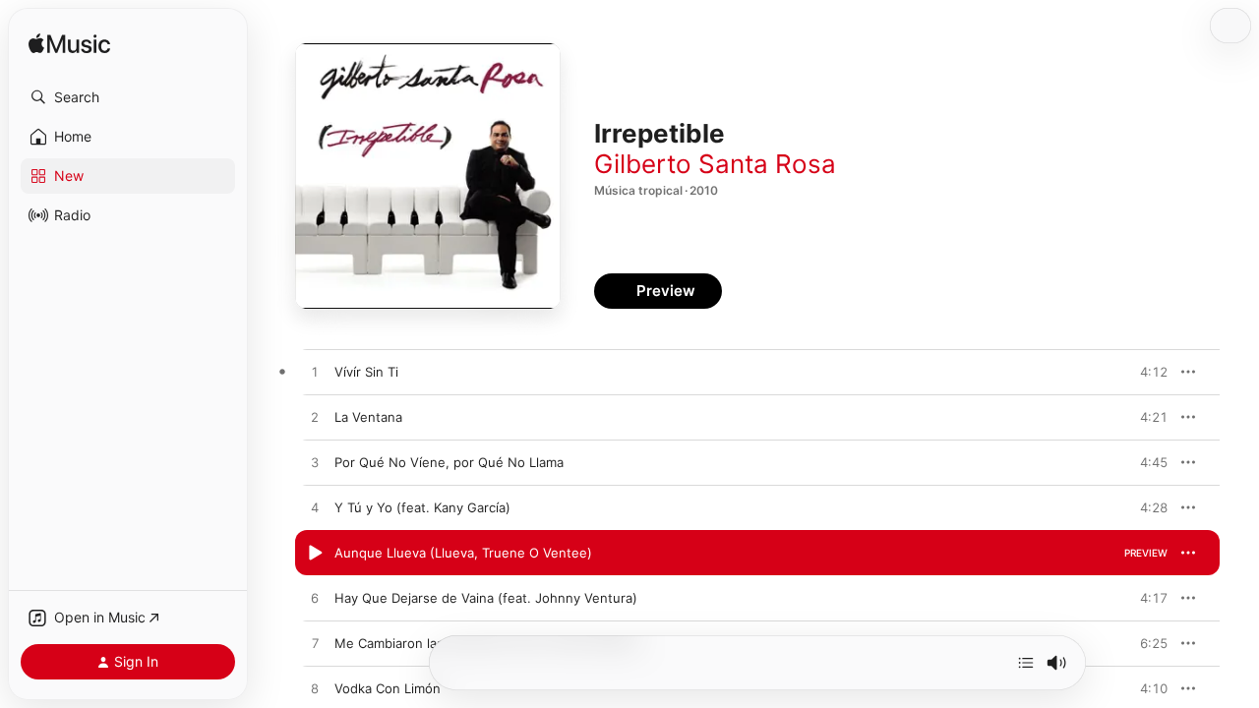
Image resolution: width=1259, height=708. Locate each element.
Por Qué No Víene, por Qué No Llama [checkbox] (449, 462)
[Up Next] (1026, 663)
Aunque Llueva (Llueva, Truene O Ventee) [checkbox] (463, 552)
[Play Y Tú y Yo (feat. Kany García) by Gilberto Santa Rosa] (314, 508)
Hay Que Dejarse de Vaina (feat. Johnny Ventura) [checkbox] (485, 598)
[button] (128, 97)
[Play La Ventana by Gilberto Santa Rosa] (314, 418)
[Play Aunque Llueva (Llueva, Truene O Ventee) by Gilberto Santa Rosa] (314, 553)
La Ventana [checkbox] (368, 417)
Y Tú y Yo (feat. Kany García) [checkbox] (422, 507)
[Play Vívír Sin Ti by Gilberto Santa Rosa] (314, 373)
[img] (69, 44)
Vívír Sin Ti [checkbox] (366, 372)
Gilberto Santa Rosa (715, 163)
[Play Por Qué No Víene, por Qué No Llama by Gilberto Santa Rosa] (314, 463)
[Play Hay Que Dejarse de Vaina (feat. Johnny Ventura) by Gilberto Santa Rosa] (314, 599)
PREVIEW (1146, 372)
